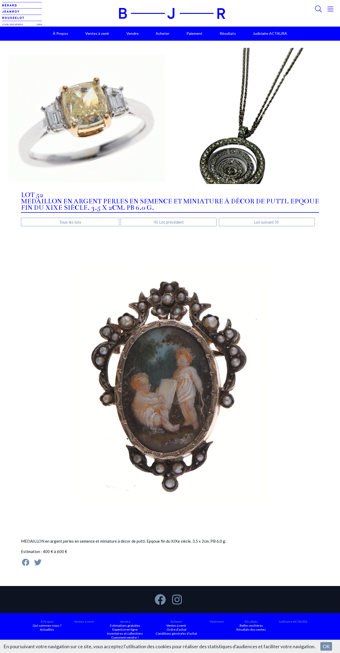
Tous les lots (70, 222)
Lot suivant (264, 222)
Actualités (47, 629)
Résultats (228, 33)
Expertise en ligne (125, 629)
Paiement (194, 33)
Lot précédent (171, 222)
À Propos (60, 33)
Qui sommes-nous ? (47, 625)
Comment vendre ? (125, 637)
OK (326, 646)
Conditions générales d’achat (176, 633)
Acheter (162, 33)
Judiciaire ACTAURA (270, 33)
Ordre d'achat (176, 629)
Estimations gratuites (125, 625)
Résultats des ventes (251, 629)
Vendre (132, 33)
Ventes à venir (97, 33)
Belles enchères (251, 625)
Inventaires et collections (125, 633)
